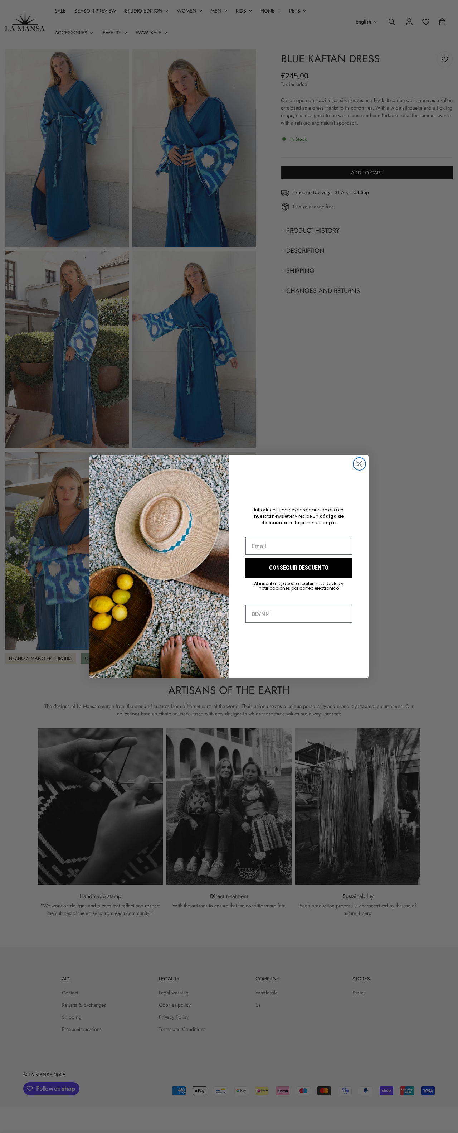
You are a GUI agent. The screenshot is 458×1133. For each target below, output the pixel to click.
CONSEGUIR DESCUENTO (298, 567)
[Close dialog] (359, 464)
